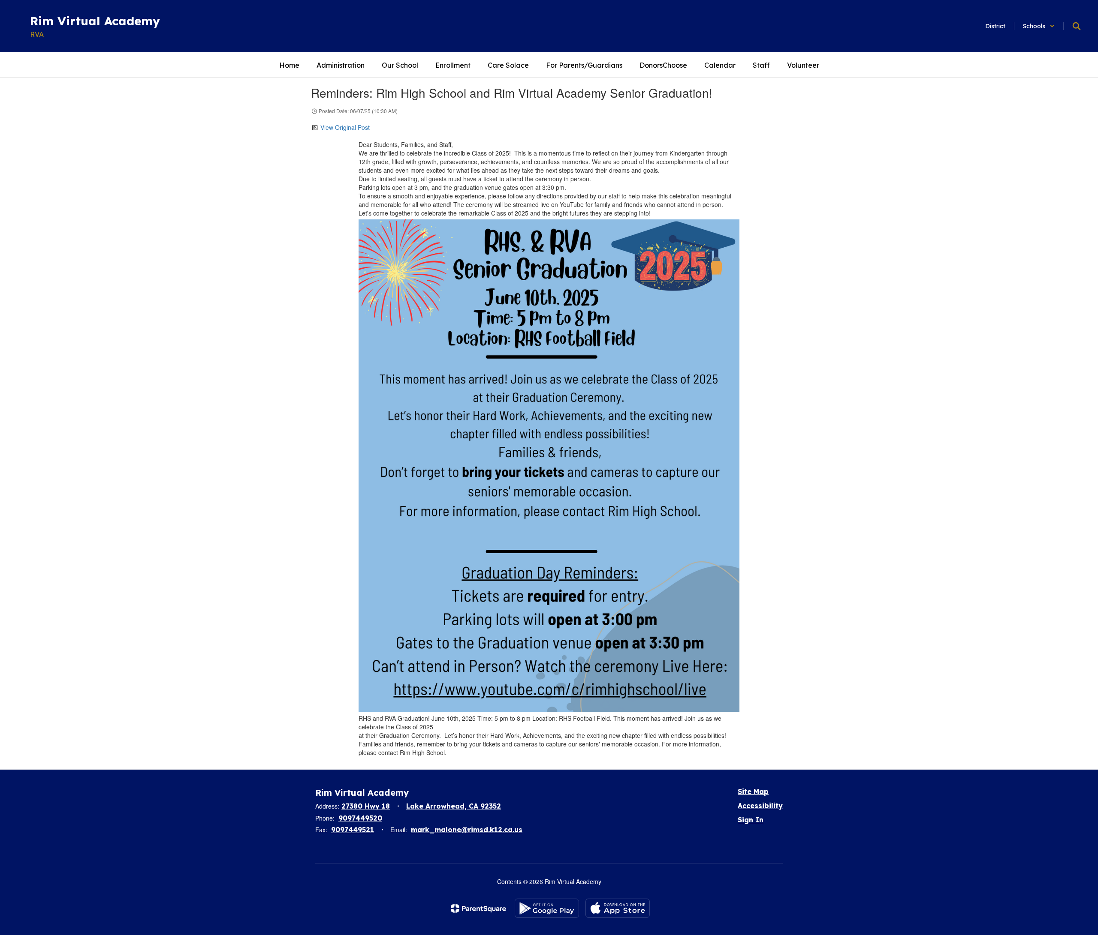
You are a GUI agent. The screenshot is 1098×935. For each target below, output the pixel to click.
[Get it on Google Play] (547, 908)
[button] (1039, 26)
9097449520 (360, 818)
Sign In (750, 819)
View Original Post (345, 127)
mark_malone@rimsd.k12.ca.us (466, 829)
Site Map (753, 791)
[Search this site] (1076, 26)
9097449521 (352, 829)
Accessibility (760, 805)
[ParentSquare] (478, 908)
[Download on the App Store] (617, 908)
